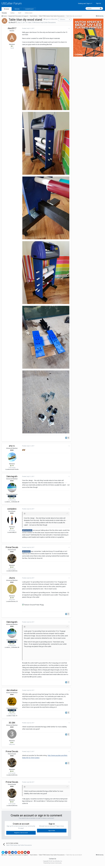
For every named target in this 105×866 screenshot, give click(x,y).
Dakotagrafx (11, 476)
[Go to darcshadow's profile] (12, 701)
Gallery (12, 13)
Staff (19, 13)
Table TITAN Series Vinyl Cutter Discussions (42, 22)
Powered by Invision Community (52, 863)
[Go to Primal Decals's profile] (12, 558)
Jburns (12, 578)
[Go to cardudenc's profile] (12, 520)
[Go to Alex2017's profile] (4, 21)
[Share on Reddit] (18, 852)
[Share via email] (25, 852)
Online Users (28, 13)
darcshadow (11, 690)
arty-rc (12, 446)
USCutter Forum (12, 3)
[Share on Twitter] (3, 852)
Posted (28, 28)
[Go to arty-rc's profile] (12, 457)
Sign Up (98, 3)
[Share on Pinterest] (28, 852)
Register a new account (21, 832)
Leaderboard (29, 9)
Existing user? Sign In (84, 3)
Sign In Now (51, 830)
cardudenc (12, 509)
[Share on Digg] (12, 852)
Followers (62, 19)
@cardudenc (26, 551)
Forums (4, 13)
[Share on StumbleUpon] (22, 852)
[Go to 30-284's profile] (12, 734)
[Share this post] (69, 28)
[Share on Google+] (9, 852)
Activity (17, 9)
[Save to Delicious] (15, 852)
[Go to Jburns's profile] (12, 589)
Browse (6, 9)
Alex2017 (14, 22)
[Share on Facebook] (6, 852)
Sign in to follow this (51, 19)
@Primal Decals (27, 530)
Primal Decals (12, 547)
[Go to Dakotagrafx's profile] (12, 487)
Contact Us (52, 859)
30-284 (12, 722)
